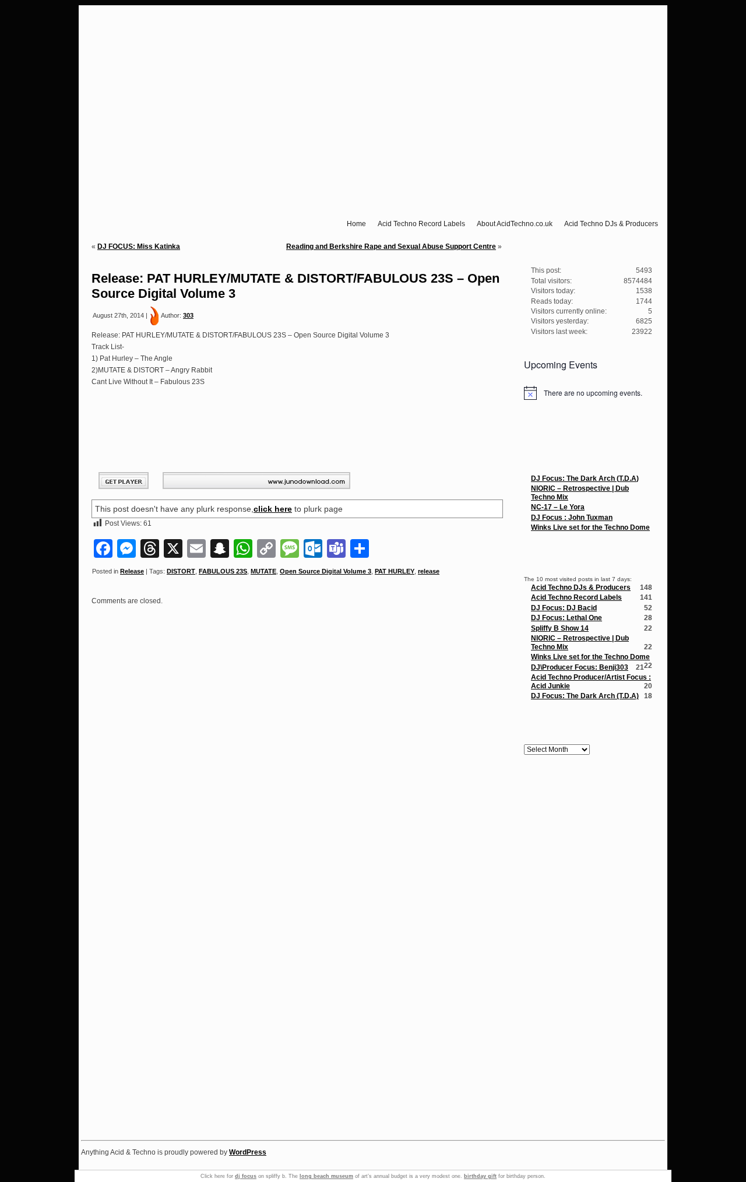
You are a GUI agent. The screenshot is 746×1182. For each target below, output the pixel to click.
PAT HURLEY (394, 571)
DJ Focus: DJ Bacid (564, 608)
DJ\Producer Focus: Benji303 (579, 667)
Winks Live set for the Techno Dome (590, 527)
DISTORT (181, 571)
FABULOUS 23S (223, 571)
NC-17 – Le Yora (558, 507)
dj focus (245, 1176)
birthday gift (480, 1176)
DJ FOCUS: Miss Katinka (138, 246)
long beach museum (326, 1176)
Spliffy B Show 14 (560, 628)
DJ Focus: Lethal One (566, 618)
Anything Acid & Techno (377, 26)
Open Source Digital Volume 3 (325, 571)
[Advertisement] (588, 950)
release (428, 571)
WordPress (247, 1152)
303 (188, 315)
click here (273, 508)
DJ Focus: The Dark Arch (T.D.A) (585, 478)
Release (132, 571)
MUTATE (263, 571)
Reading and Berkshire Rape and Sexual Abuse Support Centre (391, 246)
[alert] (588, 393)
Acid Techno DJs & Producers (581, 587)
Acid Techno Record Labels (576, 597)
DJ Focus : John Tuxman (572, 517)
